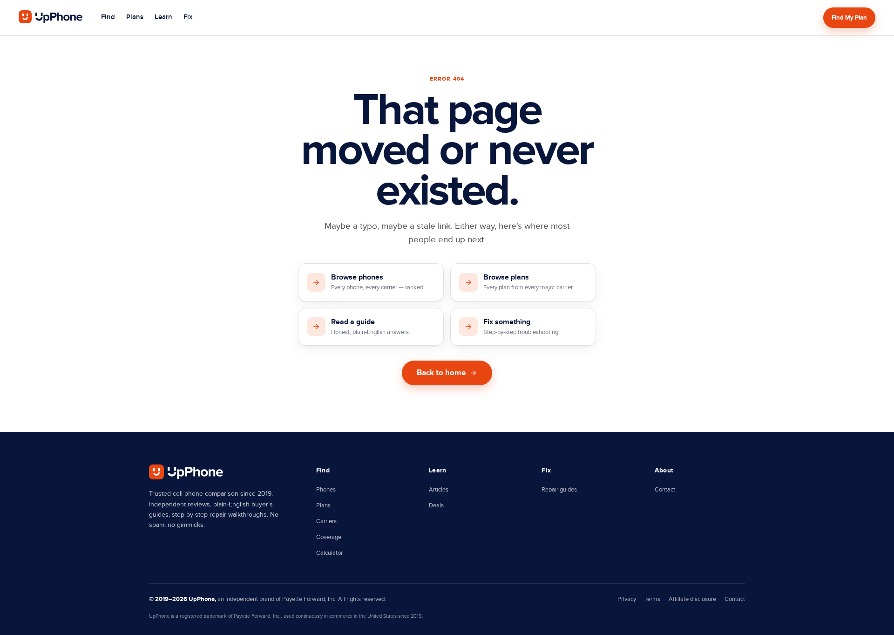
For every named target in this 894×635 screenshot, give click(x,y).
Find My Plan (849, 17)
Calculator (329, 553)
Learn (163, 17)
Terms (652, 599)
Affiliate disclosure (692, 599)
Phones (326, 489)
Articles (438, 489)
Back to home (441, 372)
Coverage (328, 537)
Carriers (326, 521)
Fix (187, 17)
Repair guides (559, 489)
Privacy (626, 599)
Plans (134, 17)
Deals (436, 505)
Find (108, 17)
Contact (665, 489)
